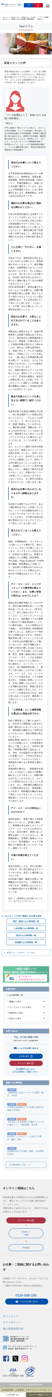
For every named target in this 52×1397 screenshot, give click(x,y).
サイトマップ (10, 1316)
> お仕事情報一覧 (15, 995)
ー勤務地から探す (15, 1013)
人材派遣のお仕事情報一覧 (26, 928)
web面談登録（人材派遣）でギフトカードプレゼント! (26, 1390)
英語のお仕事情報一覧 (26, 935)
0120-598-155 (26, 1295)
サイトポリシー (12, 1322)
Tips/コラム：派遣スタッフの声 (23, 17)
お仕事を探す (24, 1056)
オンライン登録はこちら (39, 1395)
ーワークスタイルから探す (19, 1007)
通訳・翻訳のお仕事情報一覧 (26, 921)
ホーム (5, 17)
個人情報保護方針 (13, 1328)
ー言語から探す (14, 1018)
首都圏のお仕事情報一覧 (26, 942)
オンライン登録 (24, 1063)
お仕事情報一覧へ (13, 1395)
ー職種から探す (14, 1001)
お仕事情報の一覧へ (18, 1165)
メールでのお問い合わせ (28, 1302)
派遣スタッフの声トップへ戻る (21, 953)
